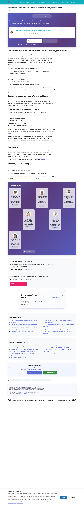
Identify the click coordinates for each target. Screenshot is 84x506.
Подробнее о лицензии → (23, 393)
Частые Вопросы (65, 2)
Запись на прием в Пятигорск (27, 2)
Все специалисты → (29, 251)
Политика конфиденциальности (15, 503)
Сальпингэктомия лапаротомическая (22, 331)
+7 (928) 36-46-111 (50, 41)
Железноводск (17, 380)
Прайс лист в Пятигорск (43, 2)
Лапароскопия (26, 380)
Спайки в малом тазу (51, 345)
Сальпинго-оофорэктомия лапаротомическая (24, 324)
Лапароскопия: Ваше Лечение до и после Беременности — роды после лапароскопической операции (57, 349)
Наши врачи (44, 159)
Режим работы (55, 2)
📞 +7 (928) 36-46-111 (54, 297)
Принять (63, 497)
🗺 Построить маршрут (18, 283)
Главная (73, 2)
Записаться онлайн (34, 41)
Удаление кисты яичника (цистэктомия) (56, 329)
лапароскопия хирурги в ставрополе (42, 380)
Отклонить (72, 497)
